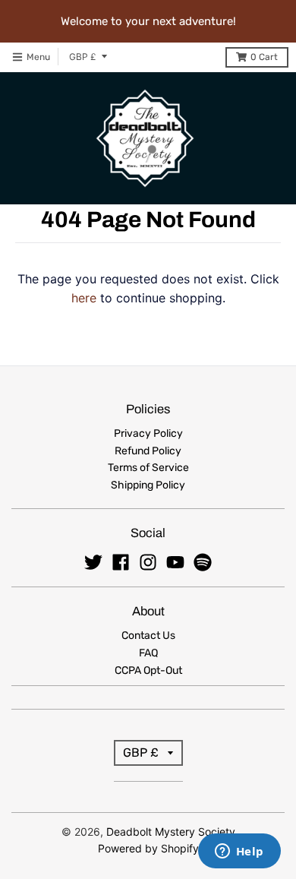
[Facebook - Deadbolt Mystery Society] (121, 562)
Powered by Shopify (148, 848)
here (83, 297)
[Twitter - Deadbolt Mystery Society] (93, 562)
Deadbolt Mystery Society (170, 831)
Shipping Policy (148, 485)
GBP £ (82, 56)
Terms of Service (148, 467)
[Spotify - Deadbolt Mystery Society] (203, 562)
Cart (264, 57)
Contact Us (148, 635)
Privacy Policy (148, 433)
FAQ (148, 653)
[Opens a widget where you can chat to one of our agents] (239, 852)
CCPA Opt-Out (148, 670)
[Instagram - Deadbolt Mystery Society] (148, 562)
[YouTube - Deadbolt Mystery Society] (175, 562)
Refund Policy (148, 450)
